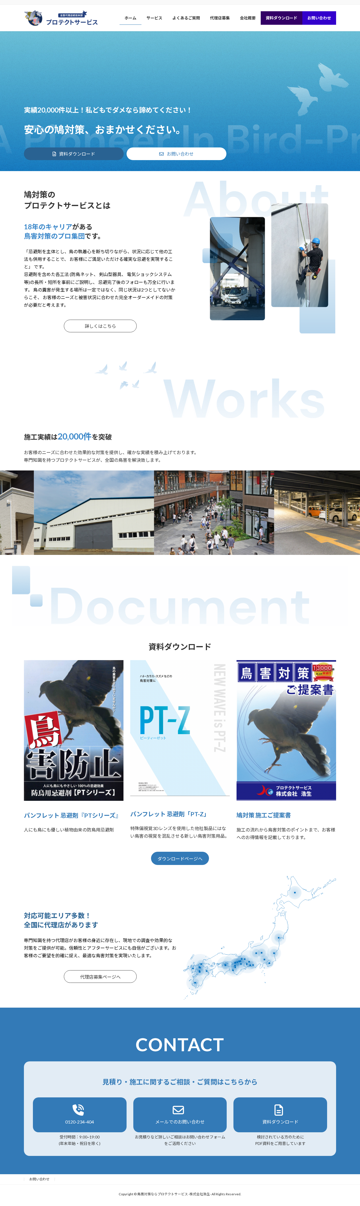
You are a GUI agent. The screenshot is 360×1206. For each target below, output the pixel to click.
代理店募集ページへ (100, 976)
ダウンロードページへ (180, 858)
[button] (74, 153)
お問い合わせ (39, 1179)
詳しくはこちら (100, 326)
